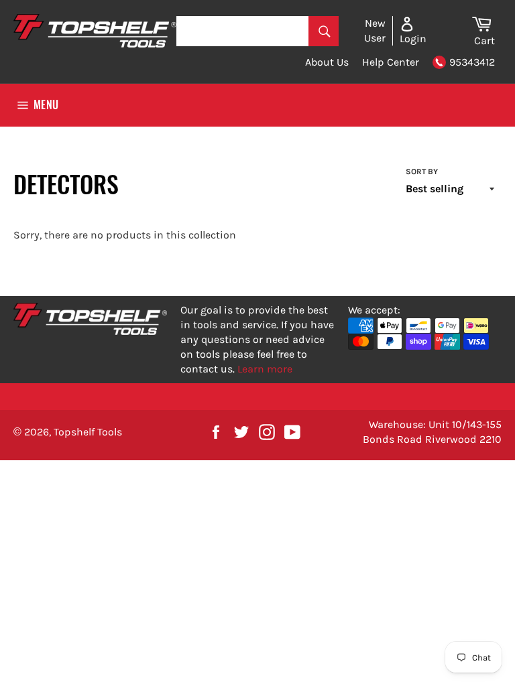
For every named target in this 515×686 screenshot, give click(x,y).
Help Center (390, 62)
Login (413, 38)
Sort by (422, 171)
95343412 (472, 62)
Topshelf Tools (88, 431)
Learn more (264, 368)
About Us (327, 62)
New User (375, 30)
